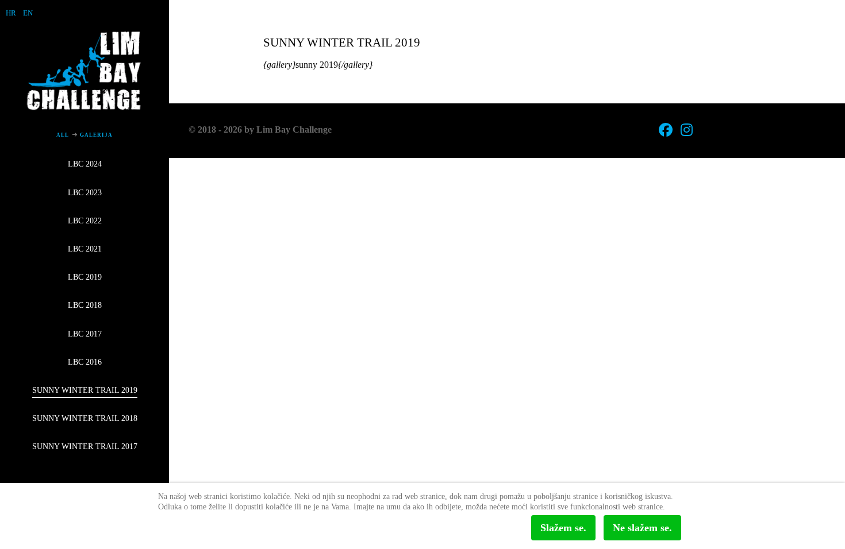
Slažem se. (563, 527)
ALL (62, 135)
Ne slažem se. (642, 527)
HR (11, 13)
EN (28, 13)
